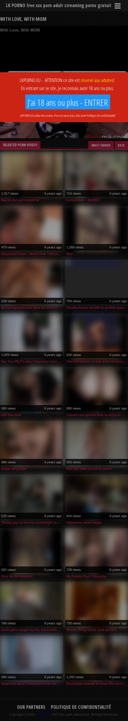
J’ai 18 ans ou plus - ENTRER (67, 102)
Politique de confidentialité (101, 115)
